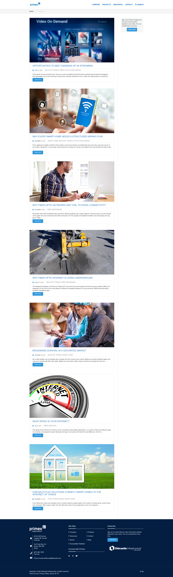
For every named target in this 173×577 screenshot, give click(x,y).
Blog (89, 540)
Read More (38, 79)
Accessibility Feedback (77, 544)
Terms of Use (33, 573)
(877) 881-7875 (39, 552)
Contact (129, 5)
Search (140, 5)
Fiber (62, 70)
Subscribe (132, 29)
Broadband (57, 209)
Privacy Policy (44, 573)
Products (106, 5)
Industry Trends (52, 70)
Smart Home (53, 141)
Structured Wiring (73, 70)
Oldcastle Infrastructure (48, 571)
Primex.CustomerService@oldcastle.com (47, 558)
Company (96, 5)
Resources (118, 5)
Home (31, 11)
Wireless (52, 425)
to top (142, 571)
